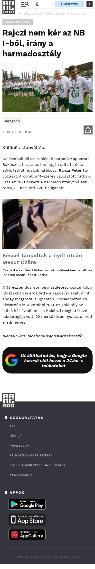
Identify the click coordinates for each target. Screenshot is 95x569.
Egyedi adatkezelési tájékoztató (37, 465)
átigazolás (56, 13)
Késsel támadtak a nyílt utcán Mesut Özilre (42, 258)
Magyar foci (17, 22)
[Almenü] (24, 4)
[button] (89, 13)
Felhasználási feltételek (31, 455)
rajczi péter (32, 13)
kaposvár (78, 13)
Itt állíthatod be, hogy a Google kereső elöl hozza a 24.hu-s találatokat (53, 360)
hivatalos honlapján (40, 164)
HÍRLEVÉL (17, 436)
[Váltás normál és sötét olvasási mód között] (37, 4)
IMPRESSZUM (19, 445)
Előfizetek (69, 4)
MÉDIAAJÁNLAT (21, 475)
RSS (13, 426)
